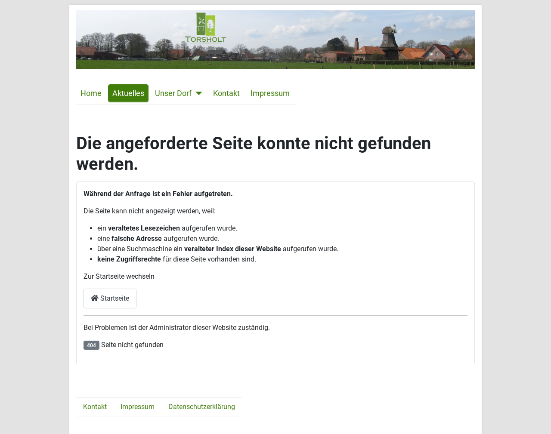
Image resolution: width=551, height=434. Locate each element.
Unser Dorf (173, 93)
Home (91, 93)
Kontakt (226, 93)
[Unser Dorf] (197, 93)
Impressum (270, 93)
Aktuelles (128, 93)
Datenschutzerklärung (201, 407)
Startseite (114, 298)
